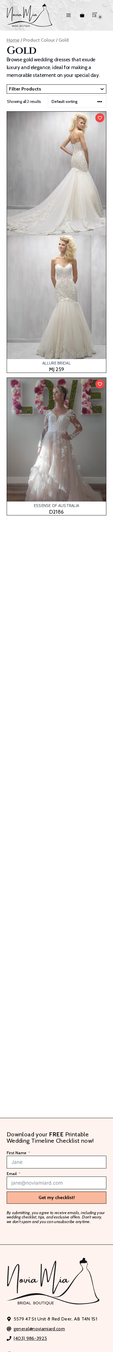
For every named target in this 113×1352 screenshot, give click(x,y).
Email (12, 1174)
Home (13, 40)
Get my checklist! (57, 1197)
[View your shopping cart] (82, 15)
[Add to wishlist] (99, 117)
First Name (16, 1153)
